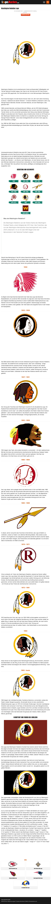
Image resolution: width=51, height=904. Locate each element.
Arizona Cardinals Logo (13, 878)
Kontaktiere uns (33, 901)
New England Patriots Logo (38, 878)
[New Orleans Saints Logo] (38, 866)
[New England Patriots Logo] (38, 876)
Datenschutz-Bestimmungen (8, 901)
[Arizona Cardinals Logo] (13, 876)
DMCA (26, 901)
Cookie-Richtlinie (20, 901)
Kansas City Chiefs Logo (13, 868)
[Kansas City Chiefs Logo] (13, 866)
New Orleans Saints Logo (38, 868)
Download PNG (25, 14)
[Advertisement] (25, 29)
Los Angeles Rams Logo (25, 887)
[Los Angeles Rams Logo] (25, 885)
